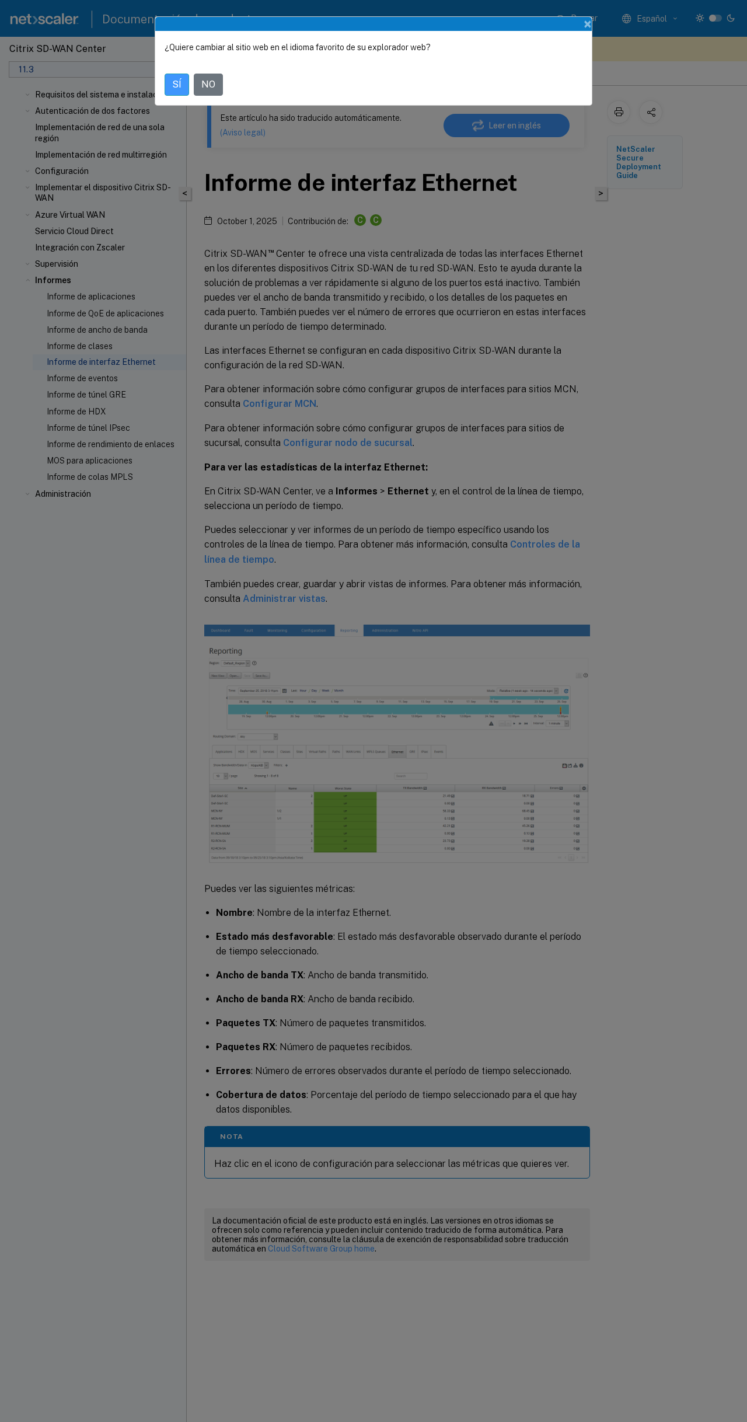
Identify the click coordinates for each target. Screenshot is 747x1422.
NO (208, 84)
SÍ (176, 84)
